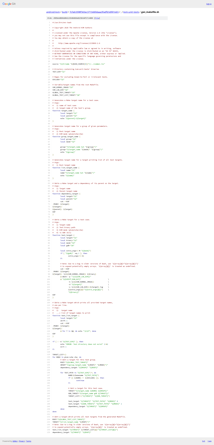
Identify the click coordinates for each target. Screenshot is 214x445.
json (210, 441)
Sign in (209, 4)
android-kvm (53, 11)
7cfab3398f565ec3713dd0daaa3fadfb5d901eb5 (94, 11)
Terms (28, 441)
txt (203, 441)
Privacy (22, 441)
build (64, 11)
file (97, 18)
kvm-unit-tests (131, 11)
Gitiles (15, 441)
